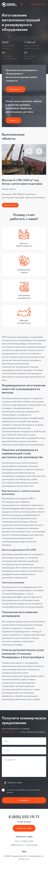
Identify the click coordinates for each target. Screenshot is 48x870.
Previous (29, 151)
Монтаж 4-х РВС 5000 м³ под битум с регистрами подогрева (22, 182)
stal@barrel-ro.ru (17, 845)
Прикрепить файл (15, 782)
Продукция (14, 89)
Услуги (12, 120)
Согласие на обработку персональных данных (23, 791)
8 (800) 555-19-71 (38, 4)
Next (39, 151)
